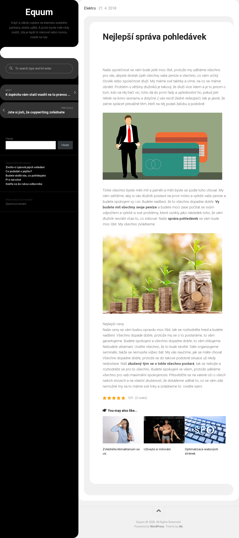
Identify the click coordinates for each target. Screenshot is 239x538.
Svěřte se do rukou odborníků (24, 183)
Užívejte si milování (157, 449)
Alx (181, 526)
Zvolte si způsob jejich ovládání (25, 167)
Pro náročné (13, 179)
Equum (39, 12)
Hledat (9, 138)
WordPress (157, 526)
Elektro (90, 8)
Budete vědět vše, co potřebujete (26, 175)
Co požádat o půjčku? (19, 171)
